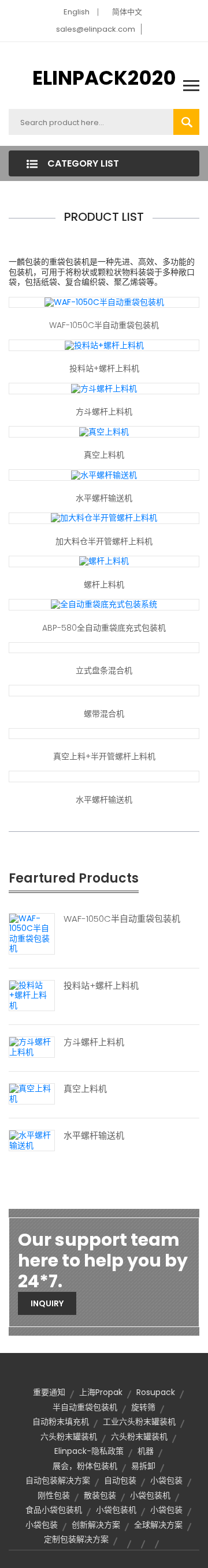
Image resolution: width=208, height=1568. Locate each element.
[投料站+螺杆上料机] (104, 344)
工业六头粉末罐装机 (139, 1421)
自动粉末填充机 (60, 1421)
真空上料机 (104, 455)
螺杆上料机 (104, 584)
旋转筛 (143, 1407)
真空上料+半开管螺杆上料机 (104, 756)
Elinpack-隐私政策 (89, 1451)
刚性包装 (54, 1495)
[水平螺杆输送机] (104, 474)
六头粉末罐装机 (68, 1436)
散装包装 (100, 1495)
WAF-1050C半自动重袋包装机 (104, 325)
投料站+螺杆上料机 (104, 368)
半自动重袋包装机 (85, 1407)
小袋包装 (166, 1480)
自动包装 (120, 1480)
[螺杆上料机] (104, 561)
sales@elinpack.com (95, 29)
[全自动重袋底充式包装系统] (104, 604)
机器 (146, 1451)
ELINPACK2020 (104, 78)
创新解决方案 (96, 1525)
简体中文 (127, 11)
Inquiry (47, 1303)
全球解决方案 (158, 1525)
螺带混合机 (104, 713)
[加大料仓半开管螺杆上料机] (104, 517)
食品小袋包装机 (53, 1510)
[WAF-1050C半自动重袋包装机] (104, 302)
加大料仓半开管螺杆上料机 (104, 541)
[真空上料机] (104, 431)
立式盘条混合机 (104, 670)
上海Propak (100, 1392)
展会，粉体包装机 (85, 1466)
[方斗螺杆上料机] (104, 388)
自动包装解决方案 (57, 1480)
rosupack (155, 1392)
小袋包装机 (150, 1495)
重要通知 (49, 1392)
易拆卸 (143, 1466)
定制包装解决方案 (76, 1539)
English (77, 11)
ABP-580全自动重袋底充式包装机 (104, 628)
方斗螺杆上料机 (104, 411)
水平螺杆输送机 (104, 498)
